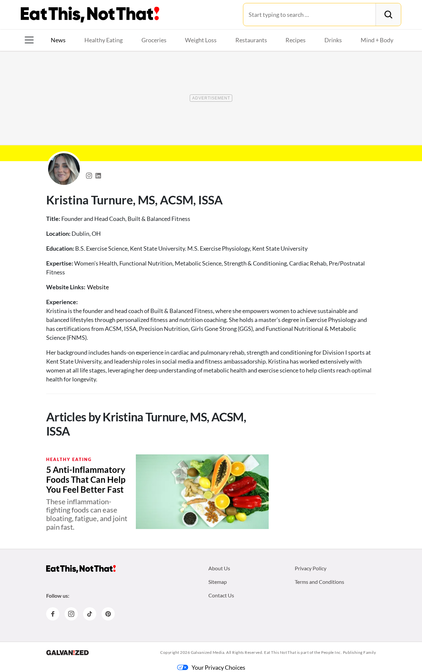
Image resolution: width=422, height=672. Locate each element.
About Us (219, 568)
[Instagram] (89, 174)
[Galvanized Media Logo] (67, 652)
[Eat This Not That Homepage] (90, 14)
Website (98, 287)
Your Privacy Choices (218, 667)
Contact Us (221, 595)
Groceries (153, 40)
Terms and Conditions (319, 582)
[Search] (388, 14)
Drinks (333, 40)
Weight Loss (201, 40)
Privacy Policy (310, 568)
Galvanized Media (208, 652)
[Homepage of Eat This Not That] (81, 569)
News (58, 40)
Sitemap (217, 582)
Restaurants (251, 40)
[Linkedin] (98, 174)
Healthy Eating (103, 40)
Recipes (296, 40)
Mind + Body (377, 40)
